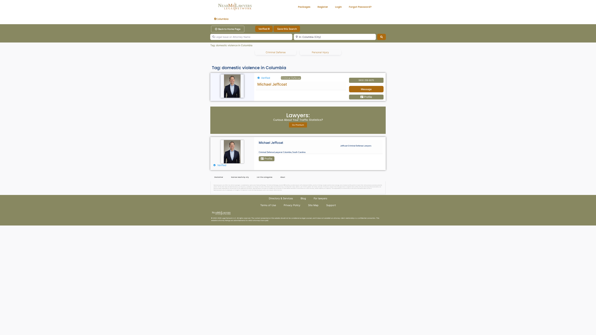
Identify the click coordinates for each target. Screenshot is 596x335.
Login (338, 7)
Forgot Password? (360, 7)
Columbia (222, 19)
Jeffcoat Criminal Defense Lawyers (355, 146)
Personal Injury (320, 52)
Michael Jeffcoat (272, 84)
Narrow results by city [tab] (240, 177)
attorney (221, 220)
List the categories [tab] (264, 177)
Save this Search (287, 28)
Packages (304, 7)
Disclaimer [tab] (218, 177)
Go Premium (298, 125)
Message (366, 89)
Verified (263, 28)
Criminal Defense (276, 52)
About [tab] (282, 177)
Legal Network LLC (229, 218)
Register (323, 7)
